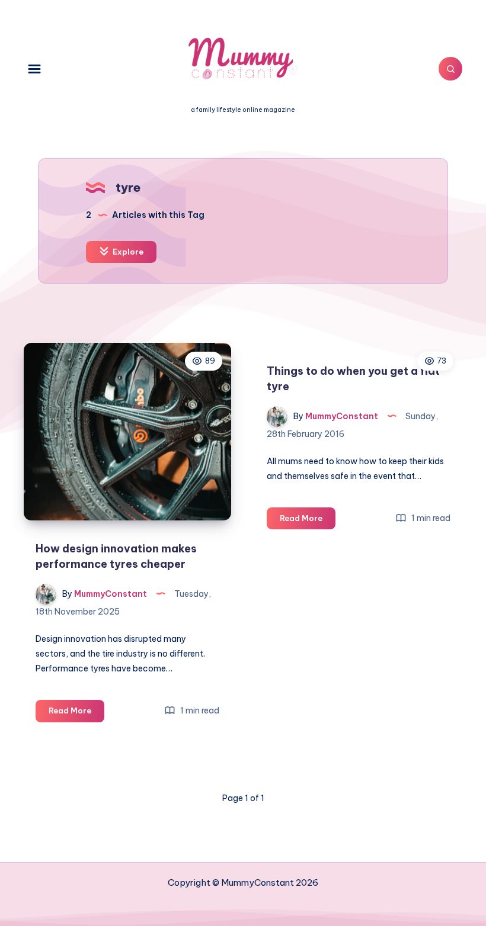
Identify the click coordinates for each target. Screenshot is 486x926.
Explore (127, 251)
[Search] (450, 69)
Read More (76, 713)
